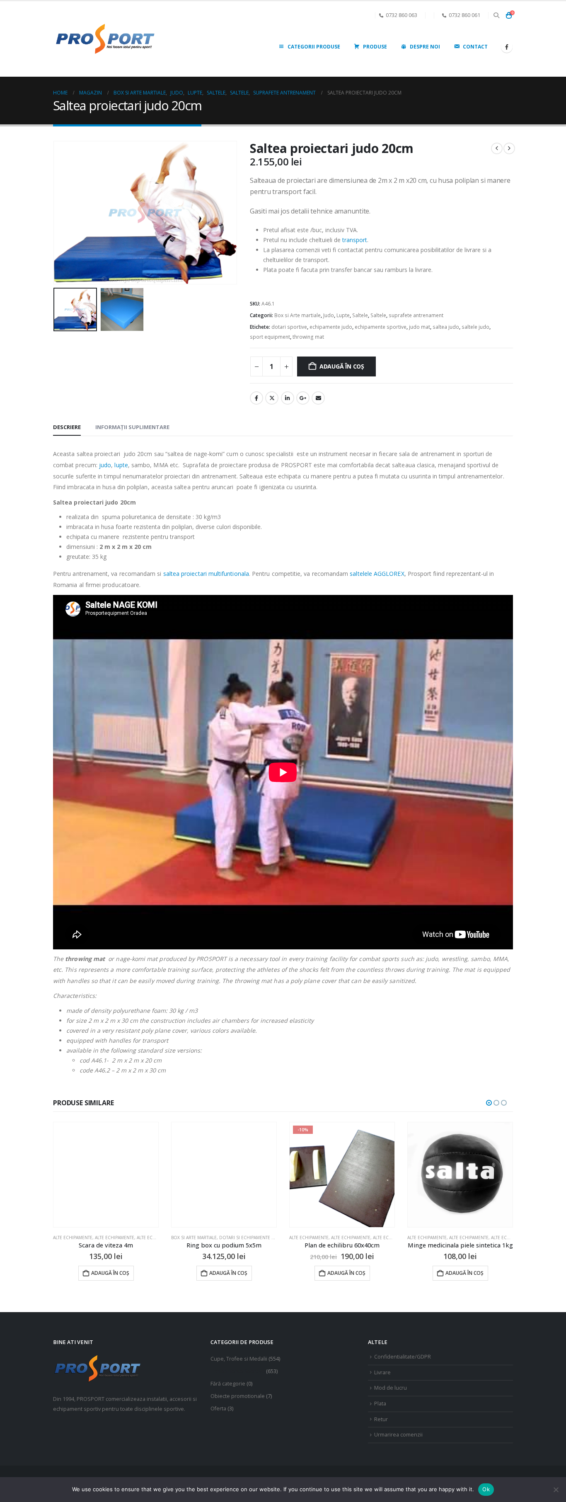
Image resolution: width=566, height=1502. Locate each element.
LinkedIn (287, 398)
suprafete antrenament (416, 315)
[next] (509, 148)
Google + (303, 398)
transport (354, 240)
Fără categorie (227, 1383)
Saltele (360, 315)
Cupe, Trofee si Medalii (238, 1358)
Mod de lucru (390, 1387)
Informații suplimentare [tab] (132, 427)
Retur (381, 1419)
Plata (380, 1403)
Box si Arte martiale (297, 315)
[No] (555, 1489)
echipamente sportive (380, 326)
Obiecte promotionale (237, 1396)
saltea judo (446, 326)
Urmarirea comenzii (398, 1434)
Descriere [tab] (67, 427)
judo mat (419, 326)
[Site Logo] (105, 39)
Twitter (271, 398)
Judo (328, 315)
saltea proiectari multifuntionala (206, 574)
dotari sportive (289, 326)
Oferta (218, 1408)
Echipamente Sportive (237, 1371)
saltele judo (475, 326)
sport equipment (270, 336)
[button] (496, 15)
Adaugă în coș (341, 366)
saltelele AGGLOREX (377, 574)
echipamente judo (331, 326)
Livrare (382, 1372)
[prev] (497, 148)
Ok (486, 1489)
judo (105, 465)
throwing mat (308, 336)
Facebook (256, 398)
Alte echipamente (190, 1237)
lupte (121, 465)
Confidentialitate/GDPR (402, 1356)
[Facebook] (507, 47)
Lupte (343, 315)
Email (318, 398)
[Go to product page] (105, 1174)
